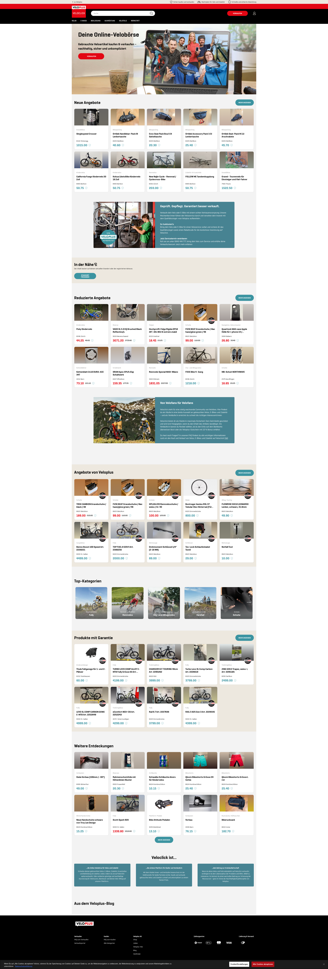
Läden (135, 943)
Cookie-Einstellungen (239, 964)
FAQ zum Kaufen (110, 940)
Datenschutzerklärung (23, 966)
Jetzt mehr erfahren (184, 244)
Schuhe (236, 614)
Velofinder (137, 954)
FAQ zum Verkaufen (81, 940)
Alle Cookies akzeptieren (263, 964)
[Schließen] (324, 964)
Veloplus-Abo (138, 947)
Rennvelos (127, 614)
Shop (135, 940)
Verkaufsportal (79, 943)
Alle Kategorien (109, 943)
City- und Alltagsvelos (164, 614)
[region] (164, 964)
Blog (134, 950)
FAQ (226, 438)
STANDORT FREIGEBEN (85, 276)
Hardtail (200, 614)
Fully (91, 614)
